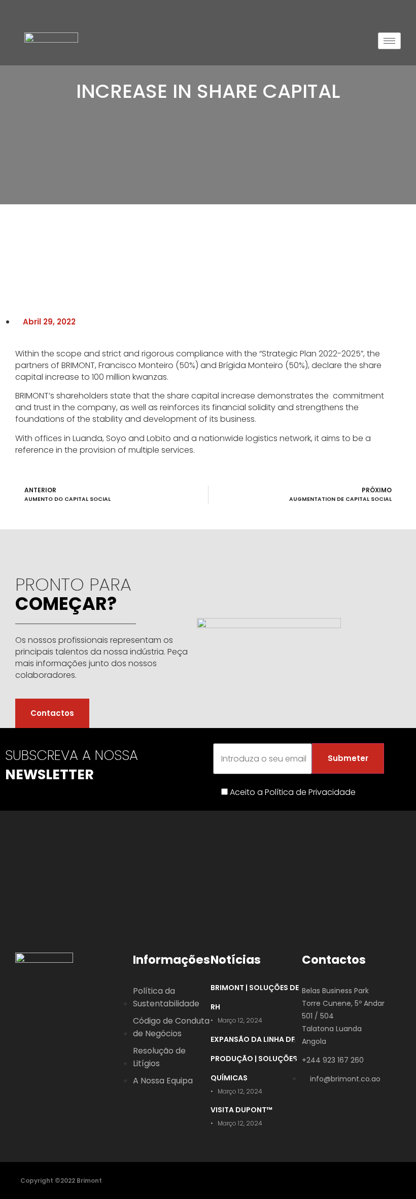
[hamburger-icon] (389, 40)
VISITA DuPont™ (241, 1110)
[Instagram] (70, 998)
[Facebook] (25, 998)
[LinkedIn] (47, 998)
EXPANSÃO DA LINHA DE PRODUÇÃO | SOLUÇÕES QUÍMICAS (254, 1058)
